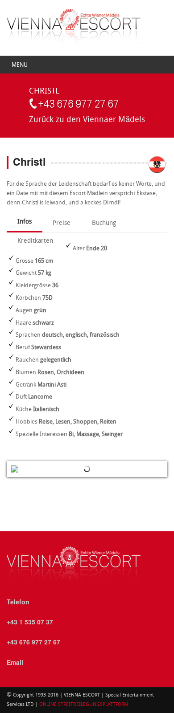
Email (15, 662)
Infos (24, 222)
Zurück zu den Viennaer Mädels (87, 120)
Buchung (104, 223)
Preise (61, 223)
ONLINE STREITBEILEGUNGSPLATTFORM (83, 704)
